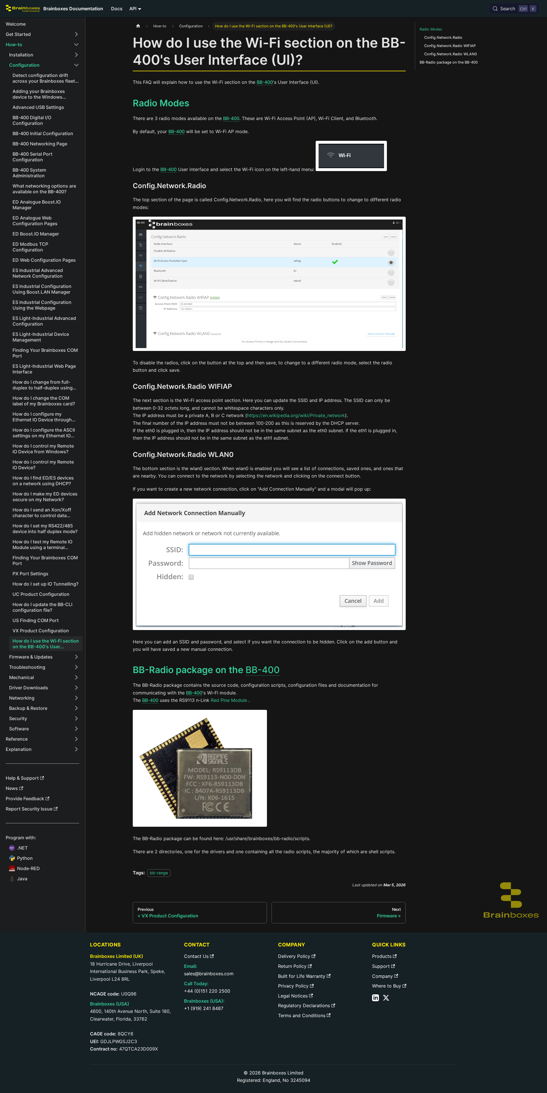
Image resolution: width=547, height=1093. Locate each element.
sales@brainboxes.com (209, 973)
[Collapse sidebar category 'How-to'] (76, 44)
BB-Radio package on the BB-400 (449, 62)
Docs (117, 8)
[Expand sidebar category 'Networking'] (76, 697)
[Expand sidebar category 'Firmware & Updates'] (76, 656)
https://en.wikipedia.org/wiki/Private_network (296, 415)
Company (382, 976)
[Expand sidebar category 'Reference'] (76, 738)
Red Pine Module (229, 700)
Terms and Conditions (301, 1015)
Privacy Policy (293, 986)
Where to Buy (386, 986)
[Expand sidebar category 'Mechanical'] (76, 677)
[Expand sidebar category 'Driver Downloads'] (76, 687)
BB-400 (265, 82)
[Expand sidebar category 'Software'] (76, 728)
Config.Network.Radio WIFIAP (450, 46)
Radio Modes (431, 29)
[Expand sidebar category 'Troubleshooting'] (76, 667)
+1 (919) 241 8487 (203, 1008)
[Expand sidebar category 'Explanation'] (76, 749)
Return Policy (292, 966)
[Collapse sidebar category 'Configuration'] (76, 65)
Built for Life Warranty (301, 976)
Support (381, 966)
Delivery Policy (294, 956)
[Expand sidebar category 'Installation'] (76, 54)
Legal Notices (293, 996)
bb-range (159, 872)
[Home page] (138, 26)
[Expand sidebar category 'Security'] (76, 718)
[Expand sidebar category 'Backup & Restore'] (76, 708)
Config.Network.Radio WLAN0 (450, 54)
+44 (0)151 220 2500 (207, 991)
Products (381, 956)
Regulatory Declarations (304, 1005)
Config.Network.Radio (443, 37)
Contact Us (196, 956)
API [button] (132, 8)
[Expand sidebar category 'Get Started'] (76, 34)
